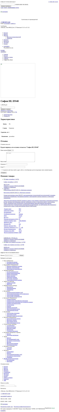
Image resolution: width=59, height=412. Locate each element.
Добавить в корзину (5, 109)
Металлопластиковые (12, 343)
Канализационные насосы (14, 318)
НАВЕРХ (3, 410)
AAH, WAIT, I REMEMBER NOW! (10, 7)
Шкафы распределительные (11, 358)
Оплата (6, 44)
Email (2, 167)
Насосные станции (12, 320)
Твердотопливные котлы (13, 309)
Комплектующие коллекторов (14, 316)
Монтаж (6, 35)
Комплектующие (11, 328)
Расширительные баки (13, 263)
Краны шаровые (11, 276)
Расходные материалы (12, 335)
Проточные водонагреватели (14, 269)
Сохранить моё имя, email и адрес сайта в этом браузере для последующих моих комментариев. (27, 170)
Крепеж (9, 333)
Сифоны (6, 58)
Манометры (10, 287)
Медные (9, 342)
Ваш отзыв (3, 161)
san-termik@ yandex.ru (9, 23)
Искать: (3, 255)
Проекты (6, 39)
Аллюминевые (11, 325)
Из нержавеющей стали (13, 339)
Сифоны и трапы (8, 57)
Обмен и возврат (8, 377)
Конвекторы (10, 329)
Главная (6, 54)
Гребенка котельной (12, 307)
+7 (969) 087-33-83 (53, 1)
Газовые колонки (11, 299)
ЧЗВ (5, 380)
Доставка (6, 42)
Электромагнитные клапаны (14, 280)
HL (16, 112)
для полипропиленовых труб (14, 354)
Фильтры (9, 349)
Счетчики (9, 347)
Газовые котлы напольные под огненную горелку (20, 302)
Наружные (9, 361)
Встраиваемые (10, 360)
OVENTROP (10, 351)
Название (4, 164)
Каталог (6, 32)
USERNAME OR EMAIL (21, 4)
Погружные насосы (12, 321)
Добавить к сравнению (7, 110)
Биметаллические (11, 327)
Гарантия (6, 379)
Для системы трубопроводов (14, 296)
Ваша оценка (4, 150)
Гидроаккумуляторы (12, 262)
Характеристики (8, 114)
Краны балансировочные (13, 273)
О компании (7, 372)
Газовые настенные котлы (13, 303)
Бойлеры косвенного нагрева (14, 266)
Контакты (6, 41)
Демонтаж (9, 38)
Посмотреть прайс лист (7, 406)
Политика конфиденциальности (22, 406)
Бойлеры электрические (13, 267)
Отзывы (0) (7, 116)
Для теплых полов (11, 314)
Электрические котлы (12, 310)
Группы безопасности (12, 271)
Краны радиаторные (12, 274)
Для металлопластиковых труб (15, 292)
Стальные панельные (12, 331)
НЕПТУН (9, 284)
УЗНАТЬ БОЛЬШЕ (19, 186)
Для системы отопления (13, 295)
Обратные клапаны (12, 277)
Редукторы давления (12, 278)
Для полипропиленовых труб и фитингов (18, 293)
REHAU (9, 338)
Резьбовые (9, 357)
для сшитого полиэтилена (13, 356)
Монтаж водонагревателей (14, 37)
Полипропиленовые (12, 345)
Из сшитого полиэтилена (13, 340)
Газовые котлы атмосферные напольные (17, 300)
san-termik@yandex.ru (6, 396)
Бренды (6, 34)
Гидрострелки (10, 305)
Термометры (10, 289)
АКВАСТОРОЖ (11, 282)
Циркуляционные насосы (13, 322)
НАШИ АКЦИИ (3, 51)
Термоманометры (11, 288)
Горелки (9, 306)
